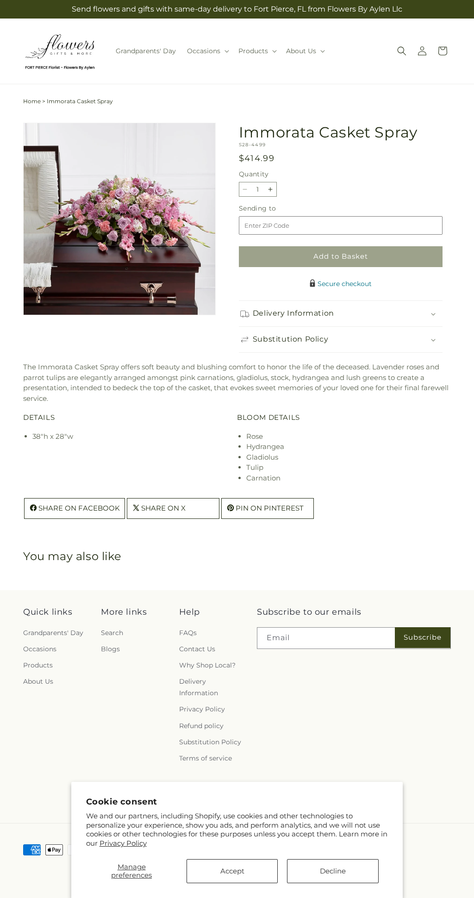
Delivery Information (198, 687)
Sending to (271, 208)
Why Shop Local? (207, 665)
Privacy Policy (123, 843)
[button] (207, 51)
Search (112, 633)
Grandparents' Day (53, 633)
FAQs (188, 633)
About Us (38, 681)
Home (32, 101)
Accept (232, 871)
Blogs (110, 649)
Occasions (39, 649)
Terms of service (205, 758)
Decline (333, 871)
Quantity (253, 174)
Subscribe (423, 637)
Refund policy (201, 726)
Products (38, 665)
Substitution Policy (210, 742)
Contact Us (197, 649)
